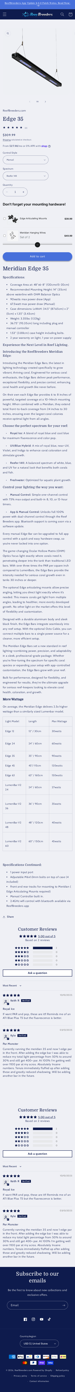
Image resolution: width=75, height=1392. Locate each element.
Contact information (39, 1381)
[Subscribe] (64, 1305)
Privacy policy (20, 1376)
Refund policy (62, 1370)
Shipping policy (57, 1376)
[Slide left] (29, 101)
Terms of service (39, 1376)
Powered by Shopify (42, 1370)
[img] (11, 995)
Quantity (8, 184)
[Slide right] (45, 101)
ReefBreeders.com (23, 1370)
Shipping (7, 140)
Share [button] (10, 916)
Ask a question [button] (37, 973)
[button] (5, 14)
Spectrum (8, 168)
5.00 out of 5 (46, 936)
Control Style (10, 152)
